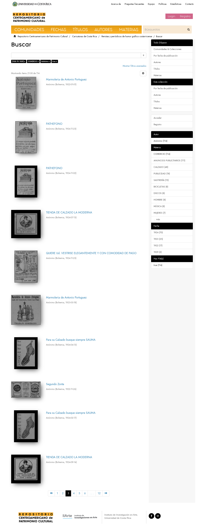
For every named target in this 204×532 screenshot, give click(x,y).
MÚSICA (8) (159, 206)
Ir (143, 55)
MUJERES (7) (159, 212)
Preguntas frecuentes (134, 4)
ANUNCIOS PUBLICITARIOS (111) (169, 160)
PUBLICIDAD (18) (162, 173)
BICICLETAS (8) (161, 186)
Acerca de (116, 4)
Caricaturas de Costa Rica (84, 36)
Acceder (158, 117)
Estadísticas (175, 4)
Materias (158, 75)
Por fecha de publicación (166, 55)
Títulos (157, 68)
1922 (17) (158, 245)
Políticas (163, 4)
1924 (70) (158, 232)
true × (54, 61)
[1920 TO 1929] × (18, 61)
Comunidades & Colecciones (167, 49)
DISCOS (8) (159, 193)
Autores (157, 62)
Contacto (189, 4)
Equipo (151, 4)
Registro (185, 16)
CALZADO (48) (161, 167)
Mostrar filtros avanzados (134, 65)
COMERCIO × (33, 61)
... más (157, 219)
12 (99, 493)
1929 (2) (158, 252)
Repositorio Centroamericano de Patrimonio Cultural (43, 36)
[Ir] (188, 29)
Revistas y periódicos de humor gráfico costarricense (127, 36)
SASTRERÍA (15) (161, 180)
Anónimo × (45, 61)
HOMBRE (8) (160, 199)
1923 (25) (158, 239)
